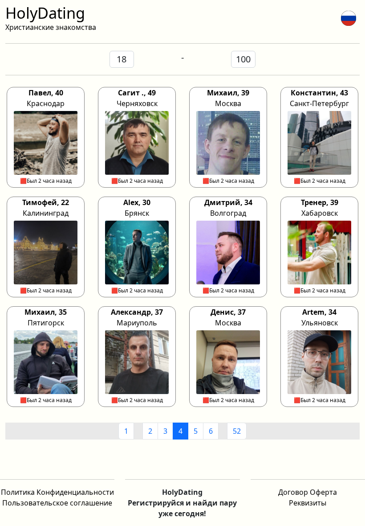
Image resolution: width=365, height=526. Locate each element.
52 (237, 431)
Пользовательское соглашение (57, 503)
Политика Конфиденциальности (57, 492)
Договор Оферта (307, 492)
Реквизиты (307, 503)
